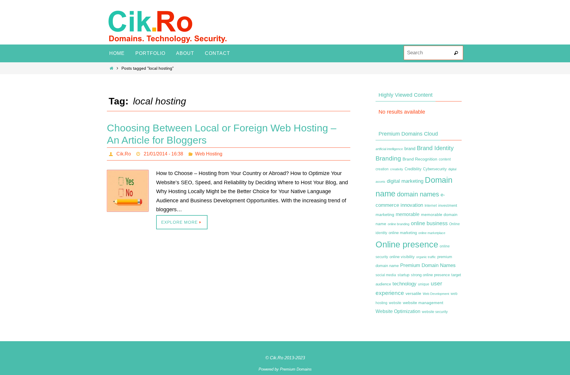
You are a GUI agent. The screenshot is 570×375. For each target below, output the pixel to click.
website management (423, 302)
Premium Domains (296, 369)
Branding (388, 158)
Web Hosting (208, 153)
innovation (411, 205)
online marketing (403, 233)
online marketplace (431, 233)
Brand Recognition (420, 159)
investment (447, 206)
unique (423, 284)
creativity (396, 169)
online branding (398, 224)
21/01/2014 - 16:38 (163, 153)
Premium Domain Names (428, 265)
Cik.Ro (123, 153)
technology (404, 284)
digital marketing (405, 181)
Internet (431, 206)
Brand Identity (435, 148)
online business (429, 223)
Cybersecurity (435, 169)
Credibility (413, 169)
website (395, 303)
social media (386, 275)
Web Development (436, 293)
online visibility (402, 257)
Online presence (407, 244)
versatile (413, 293)
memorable (407, 214)
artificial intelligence (389, 149)
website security (435, 312)
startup (403, 275)
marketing (385, 214)
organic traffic (426, 257)
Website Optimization (398, 311)
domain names (418, 194)
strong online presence (430, 275)
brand (409, 148)
